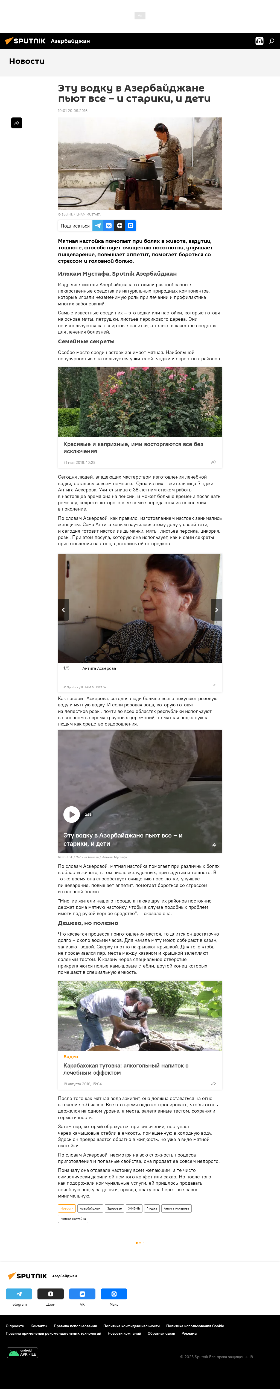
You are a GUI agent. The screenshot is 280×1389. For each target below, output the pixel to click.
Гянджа (152, 1208)
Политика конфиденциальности (131, 1325)
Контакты (39, 1325)
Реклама (189, 1333)
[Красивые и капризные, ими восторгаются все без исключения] (140, 402)
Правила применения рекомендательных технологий (53, 1333)
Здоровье (114, 1208)
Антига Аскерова (176, 1208)
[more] (213, 461)
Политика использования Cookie (195, 1325)
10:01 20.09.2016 (73, 110)
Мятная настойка (73, 1219)
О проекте (15, 1325)
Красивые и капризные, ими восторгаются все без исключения (133, 447)
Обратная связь (161, 1333)
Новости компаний (124, 1333)
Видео (70, 1056)
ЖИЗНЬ (134, 1208)
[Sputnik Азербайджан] (27, 45)
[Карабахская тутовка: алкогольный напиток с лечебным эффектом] (140, 1016)
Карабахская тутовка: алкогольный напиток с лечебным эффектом (125, 1069)
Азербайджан (90, 1208)
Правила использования (75, 1325)
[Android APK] (22, 1353)
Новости (66, 1208)
